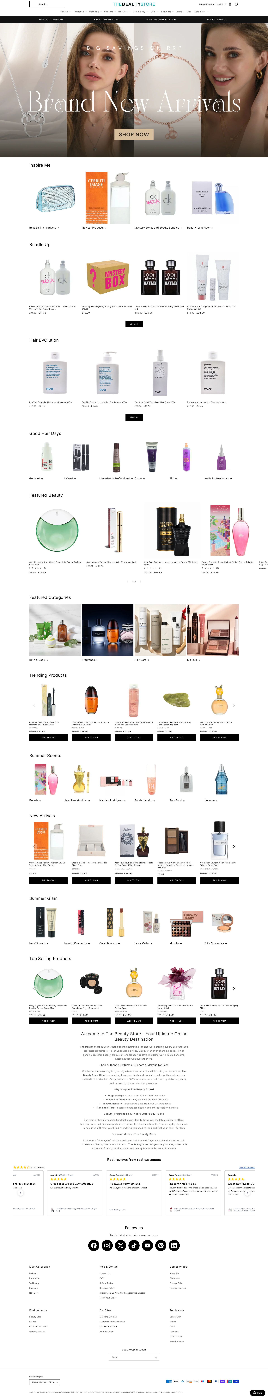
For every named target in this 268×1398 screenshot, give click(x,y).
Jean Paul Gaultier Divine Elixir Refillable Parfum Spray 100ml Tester (134, 864)
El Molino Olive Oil (108, 1317)
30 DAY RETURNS (217, 19)
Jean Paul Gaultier (75, 800)
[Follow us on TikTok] (134, 1245)
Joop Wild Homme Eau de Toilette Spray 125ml (219, 1007)
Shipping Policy (107, 1288)
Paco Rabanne (177, 1341)
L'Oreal (68, 478)
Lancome (174, 1331)
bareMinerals (37, 943)
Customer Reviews (38, 1326)
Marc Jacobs (176, 1336)
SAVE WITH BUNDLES (106, 19)
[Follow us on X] (120, 1245)
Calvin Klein (175, 1317)
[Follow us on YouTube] (147, 1245)
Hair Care (140, 659)
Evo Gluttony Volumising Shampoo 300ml (206, 402)
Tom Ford (176, 800)
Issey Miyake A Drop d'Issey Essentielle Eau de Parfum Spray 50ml (55, 563)
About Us (174, 1273)
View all (134, 324)
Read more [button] (190, 1198)
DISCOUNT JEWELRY (51, 19)
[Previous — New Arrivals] (34, 846)
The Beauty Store (108, 1326)
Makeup (192, 659)
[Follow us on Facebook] (93, 1245)
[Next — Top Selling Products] (234, 988)
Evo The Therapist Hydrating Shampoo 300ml (50, 402)
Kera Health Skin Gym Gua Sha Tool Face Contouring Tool (174, 723)
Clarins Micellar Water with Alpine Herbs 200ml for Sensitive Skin (134, 723)
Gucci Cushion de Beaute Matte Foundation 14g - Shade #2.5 (87, 1007)
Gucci (172, 1326)
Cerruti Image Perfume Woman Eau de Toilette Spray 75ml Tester (47, 864)
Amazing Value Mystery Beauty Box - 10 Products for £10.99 (107, 307)
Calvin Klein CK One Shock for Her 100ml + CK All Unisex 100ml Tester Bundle (52, 307)
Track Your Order (108, 1298)
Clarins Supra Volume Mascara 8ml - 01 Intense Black (111, 562)
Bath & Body (37, 659)
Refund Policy (106, 1283)
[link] (74, 1209)
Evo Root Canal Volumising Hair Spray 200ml (155, 402)
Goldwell (34, 478)
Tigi (172, 478)
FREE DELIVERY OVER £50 (161, 19)
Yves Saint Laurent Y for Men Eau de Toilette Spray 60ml (218, 864)
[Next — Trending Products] (234, 705)
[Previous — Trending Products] (34, 705)
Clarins (173, 1321)
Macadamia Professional (114, 478)
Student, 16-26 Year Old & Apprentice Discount (123, 1293)
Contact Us (105, 1273)
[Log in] (230, 4)
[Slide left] (128, 581)
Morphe (174, 943)
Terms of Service (178, 1288)
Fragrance (88, 659)
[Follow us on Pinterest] (160, 1245)
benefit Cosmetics (75, 943)
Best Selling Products (42, 227)
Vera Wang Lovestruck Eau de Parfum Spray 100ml (175, 1007)
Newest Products (93, 227)
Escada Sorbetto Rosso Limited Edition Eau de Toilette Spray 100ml (227, 563)
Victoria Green (106, 1331)
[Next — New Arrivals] (234, 846)
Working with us (37, 1331)
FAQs (102, 1278)
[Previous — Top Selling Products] (34, 988)
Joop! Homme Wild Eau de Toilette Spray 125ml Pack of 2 (159, 307)
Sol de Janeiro (143, 800)
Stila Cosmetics (214, 943)
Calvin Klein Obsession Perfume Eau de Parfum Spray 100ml (90, 723)
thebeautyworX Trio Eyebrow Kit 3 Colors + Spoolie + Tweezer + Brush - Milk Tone (175, 865)
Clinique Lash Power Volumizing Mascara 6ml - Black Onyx (44, 723)
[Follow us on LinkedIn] (174, 1245)
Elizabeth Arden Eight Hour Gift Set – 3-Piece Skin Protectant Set (211, 307)
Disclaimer (175, 1278)
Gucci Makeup (108, 943)
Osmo (138, 478)
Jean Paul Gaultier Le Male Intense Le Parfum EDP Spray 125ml (171, 563)
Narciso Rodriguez (111, 800)
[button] (46, 4)
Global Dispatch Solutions (112, 1321)
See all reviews (247, 1167)
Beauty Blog (35, 1317)
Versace (210, 800)
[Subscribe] (156, 1357)
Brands (32, 1321)
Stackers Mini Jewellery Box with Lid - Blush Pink (90, 864)
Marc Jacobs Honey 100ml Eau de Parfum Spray (216, 723)
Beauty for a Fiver (198, 227)
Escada (33, 800)
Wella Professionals (217, 478)
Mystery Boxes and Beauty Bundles (157, 227)
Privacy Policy (177, 1283)
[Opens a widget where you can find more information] (257, 1393)
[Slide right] (140, 581)
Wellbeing (34, 1283)
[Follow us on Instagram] (107, 1245)
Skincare (33, 1288)
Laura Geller (142, 943)
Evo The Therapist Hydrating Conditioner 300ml (104, 402)
